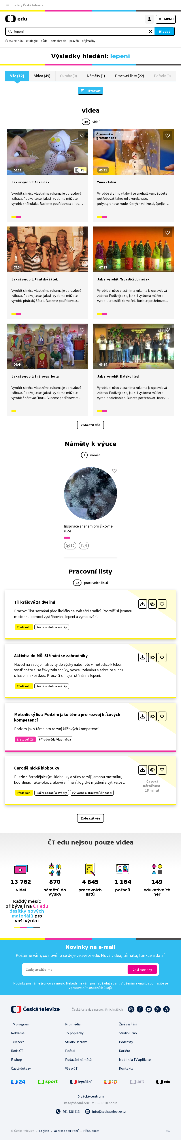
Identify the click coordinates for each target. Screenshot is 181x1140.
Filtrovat (94, 90)
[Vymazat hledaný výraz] (151, 31)
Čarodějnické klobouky (36, 768)
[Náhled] (152, 604)
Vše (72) (17, 75)
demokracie (58, 41)
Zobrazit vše (90, 425)
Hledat (164, 31)
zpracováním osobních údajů (90, 987)
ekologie (32, 41)
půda (44, 41)
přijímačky (88, 41)
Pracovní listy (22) (129, 75)
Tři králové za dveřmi (34, 602)
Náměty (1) (96, 75)
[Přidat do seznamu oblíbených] (82, 135)
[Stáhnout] (142, 604)
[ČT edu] (16, 20)
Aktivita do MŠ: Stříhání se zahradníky (51, 655)
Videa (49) (42, 75)
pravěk (74, 41)
